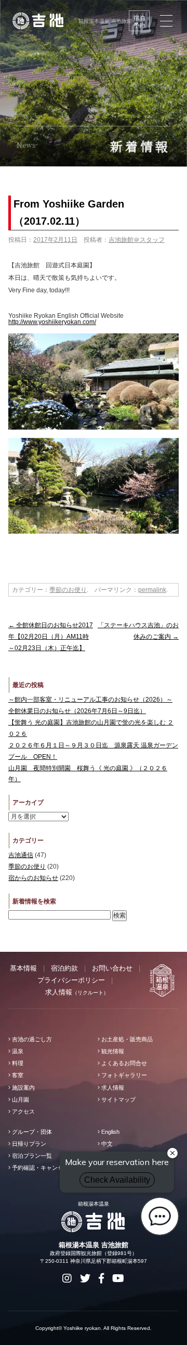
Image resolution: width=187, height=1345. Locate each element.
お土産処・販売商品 (126, 1039)
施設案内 (22, 1087)
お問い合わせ (112, 968)
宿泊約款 (64, 968)
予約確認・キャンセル (39, 1168)
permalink (152, 589)
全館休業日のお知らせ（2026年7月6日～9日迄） (77, 711)
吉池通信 (20, 855)
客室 (16, 1075)
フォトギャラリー (123, 1075)
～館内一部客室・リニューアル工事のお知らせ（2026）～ (90, 699)
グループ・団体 (31, 1132)
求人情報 (77, 992)
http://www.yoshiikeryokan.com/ (52, 322)
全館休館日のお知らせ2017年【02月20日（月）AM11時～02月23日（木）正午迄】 (50, 637)
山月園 (19, 1099)
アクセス (22, 1111)
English (109, 1132)
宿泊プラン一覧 (31, 1156)
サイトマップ (118, 1099)
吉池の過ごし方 (31, 1039)
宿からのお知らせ (33, 878)
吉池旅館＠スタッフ (137, 239)
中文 (106, 1144)
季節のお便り (68, 589)
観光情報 (112, 1051)
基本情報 (23, 968)
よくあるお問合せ (123, 1063)
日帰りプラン (28, 1144)
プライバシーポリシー (71, 980)
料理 (16, 1063)
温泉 (16, 1051)
